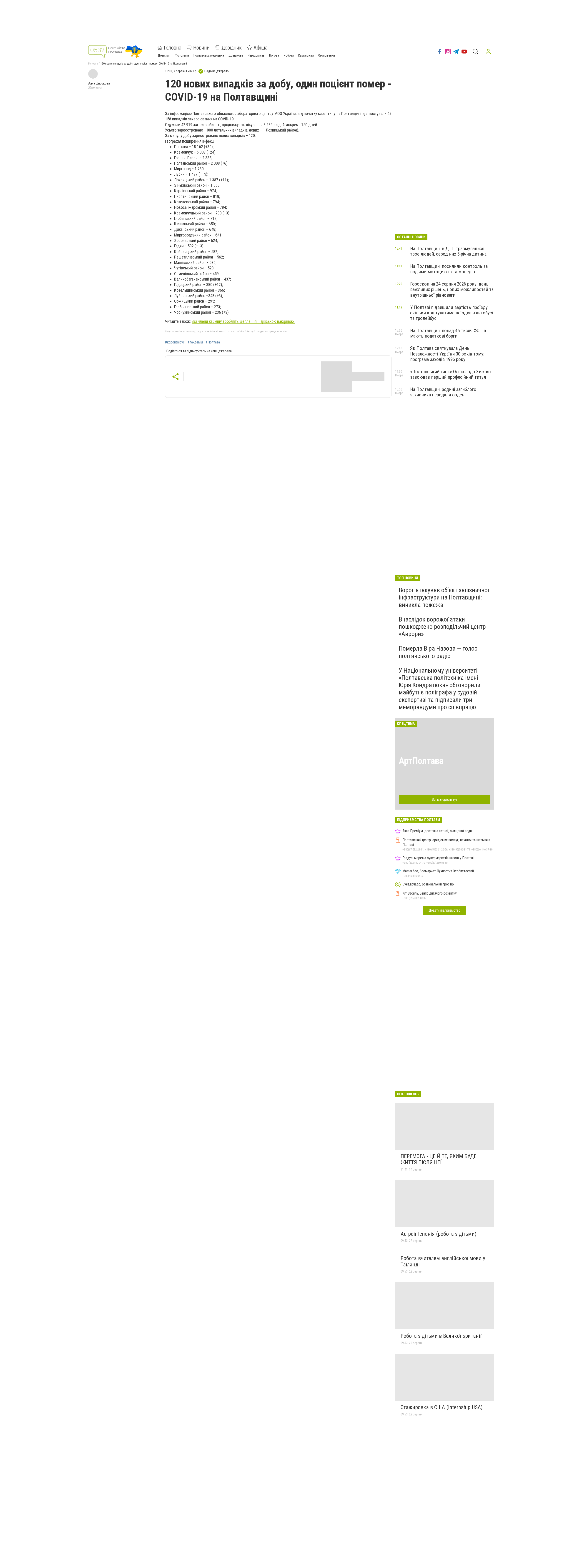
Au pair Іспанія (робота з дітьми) (439, 1234)
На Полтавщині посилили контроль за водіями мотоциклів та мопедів (449, 269)
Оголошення (326, 55)
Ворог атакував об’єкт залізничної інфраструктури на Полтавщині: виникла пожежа (444, 597)
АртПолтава (421, 761)
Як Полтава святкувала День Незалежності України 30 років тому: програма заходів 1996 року (447, 354)
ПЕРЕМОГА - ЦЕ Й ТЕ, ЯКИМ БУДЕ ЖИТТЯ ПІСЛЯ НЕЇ (439, 1159)
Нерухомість (256, 55)
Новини (201, 47)
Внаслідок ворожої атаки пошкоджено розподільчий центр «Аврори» (442, 627)
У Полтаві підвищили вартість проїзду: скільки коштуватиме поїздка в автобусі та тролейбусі (451, 313)
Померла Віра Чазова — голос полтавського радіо (438, 652)
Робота (289, 55)
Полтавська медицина (208, 55)
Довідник (231, 47)
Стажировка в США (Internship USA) (442, 1407)
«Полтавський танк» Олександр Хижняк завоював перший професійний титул (451, 374)
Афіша (260, 47)
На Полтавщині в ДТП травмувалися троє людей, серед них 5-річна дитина (448, 251)
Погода (274, 55)
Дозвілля (164, 55)
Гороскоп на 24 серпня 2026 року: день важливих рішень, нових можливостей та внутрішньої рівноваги (452, 289)
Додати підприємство (444, 910)
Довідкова (235, 55)
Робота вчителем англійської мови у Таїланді (443, 1261)
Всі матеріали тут (444, 799)
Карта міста (306, 55)
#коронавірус (175, 342)
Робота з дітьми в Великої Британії (441, 1336)
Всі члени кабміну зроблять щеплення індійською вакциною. (243, 321)
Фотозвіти (182, 55)
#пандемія (195, 342)
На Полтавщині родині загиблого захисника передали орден (443, 392)
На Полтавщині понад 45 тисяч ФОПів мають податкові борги (448, 333)
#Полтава (213, 342)
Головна (172, 47)
